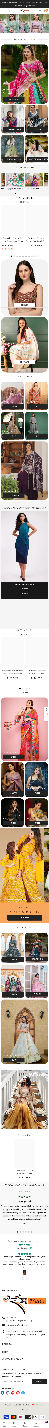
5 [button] (27, 193)
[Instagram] (7, 1393)
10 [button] (38, 256)
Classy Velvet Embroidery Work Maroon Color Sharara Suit (36, 672)
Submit (39, 1381)
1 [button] (22, 30)
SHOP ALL (24, 202)
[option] (24, 23)
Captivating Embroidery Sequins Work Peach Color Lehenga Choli (36, 240)
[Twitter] (23, 1393)
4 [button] (24, 193)
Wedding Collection (34, 188)
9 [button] (35, 256)
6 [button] (30, 193)
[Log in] (40, 11)
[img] (24, 1244)
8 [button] (32, 256)
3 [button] (27, 30)
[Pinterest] (12, 1393)
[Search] (9, 11)
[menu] (2, 11)
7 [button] (33, 193)
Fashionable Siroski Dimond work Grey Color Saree (12, 672)
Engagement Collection (15, 188)
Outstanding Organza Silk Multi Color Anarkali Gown (13, 240)
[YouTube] (18, 1393)
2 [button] (24, 30)
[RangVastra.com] (15, 179)
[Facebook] (2, 1393)
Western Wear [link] (24, 584)
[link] (24, 546)
